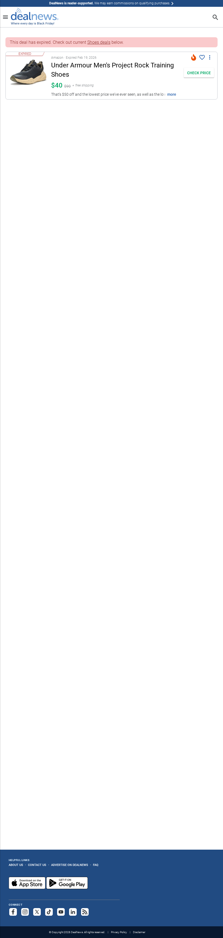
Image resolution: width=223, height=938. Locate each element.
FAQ (95, 865)
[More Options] (209, 57)
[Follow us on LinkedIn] (73, 912)
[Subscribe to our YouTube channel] (61, 912)
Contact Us (37, 865)
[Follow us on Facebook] (13, 912)
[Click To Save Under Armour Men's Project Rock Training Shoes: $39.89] (202, 57)
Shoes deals (98, 42)
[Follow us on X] (37, 912)
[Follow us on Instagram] (25, 912)
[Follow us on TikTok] (49, 912)
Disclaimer (139, 932)
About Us (16, 865)
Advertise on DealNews (69, 865)
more (171, 94)
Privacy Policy (119, 932)
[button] (93, 75)
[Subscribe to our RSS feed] (84, 912)
